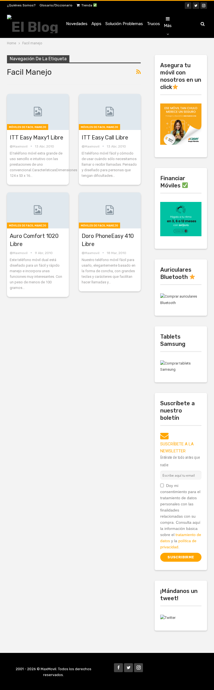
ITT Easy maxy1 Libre (36, 137)
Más (168, 25)
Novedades (76, 23)
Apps (96, 23)
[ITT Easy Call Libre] (110, 112)
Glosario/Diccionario (56, 5)
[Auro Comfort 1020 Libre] (38, 210)
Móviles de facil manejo (27, 127)
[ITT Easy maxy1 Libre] (38, 112)
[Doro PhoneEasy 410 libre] (110, 210)
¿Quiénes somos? (21, 5)
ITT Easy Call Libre (105, 137)
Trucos (153, 23)
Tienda (87, 5)
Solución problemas (124, 23)
